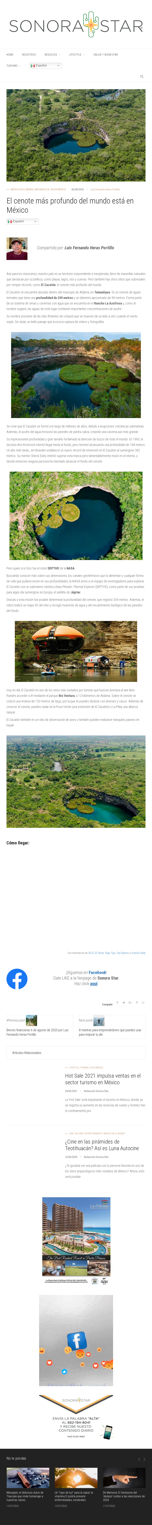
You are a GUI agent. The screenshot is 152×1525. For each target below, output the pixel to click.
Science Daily (138, 953)
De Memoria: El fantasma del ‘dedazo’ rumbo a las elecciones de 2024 (124, 1496)
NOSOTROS (29, 54)
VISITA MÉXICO (58, 189)
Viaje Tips (110, 953)
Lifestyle (74, 1067)
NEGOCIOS (51, 54)
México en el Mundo (22, 189)
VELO (91, 953)
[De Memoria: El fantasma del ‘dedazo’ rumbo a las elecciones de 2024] (124, 1478)
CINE (71, 1133)
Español (41, 65)
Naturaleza (42, 189)
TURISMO (12, 65)
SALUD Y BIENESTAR (105, 54)
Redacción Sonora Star (96, 1091)
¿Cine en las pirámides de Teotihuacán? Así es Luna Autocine (102, 1144)
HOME (10, 54)
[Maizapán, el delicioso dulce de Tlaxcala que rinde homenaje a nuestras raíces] (27, 1478)
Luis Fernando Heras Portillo (105, 189)
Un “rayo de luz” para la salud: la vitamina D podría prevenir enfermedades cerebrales (74, 1496)
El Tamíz (99, 953)
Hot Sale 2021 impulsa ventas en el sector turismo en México (103, 1079)
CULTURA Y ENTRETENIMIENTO (89, 1133)
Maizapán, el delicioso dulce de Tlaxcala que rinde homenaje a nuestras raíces (24, 1496)
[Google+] (130, 1002)
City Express (122, 953)
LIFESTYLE (75, 54)
